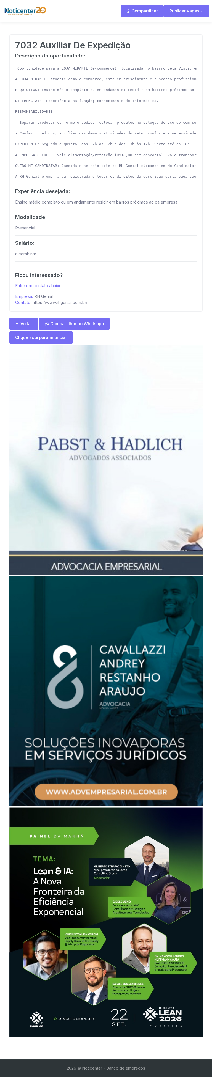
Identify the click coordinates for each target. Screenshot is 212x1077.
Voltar (25, 323)
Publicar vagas (184, 10)
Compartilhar (144, 10)
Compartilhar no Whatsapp (76, 323)
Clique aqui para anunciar (41, 337)
